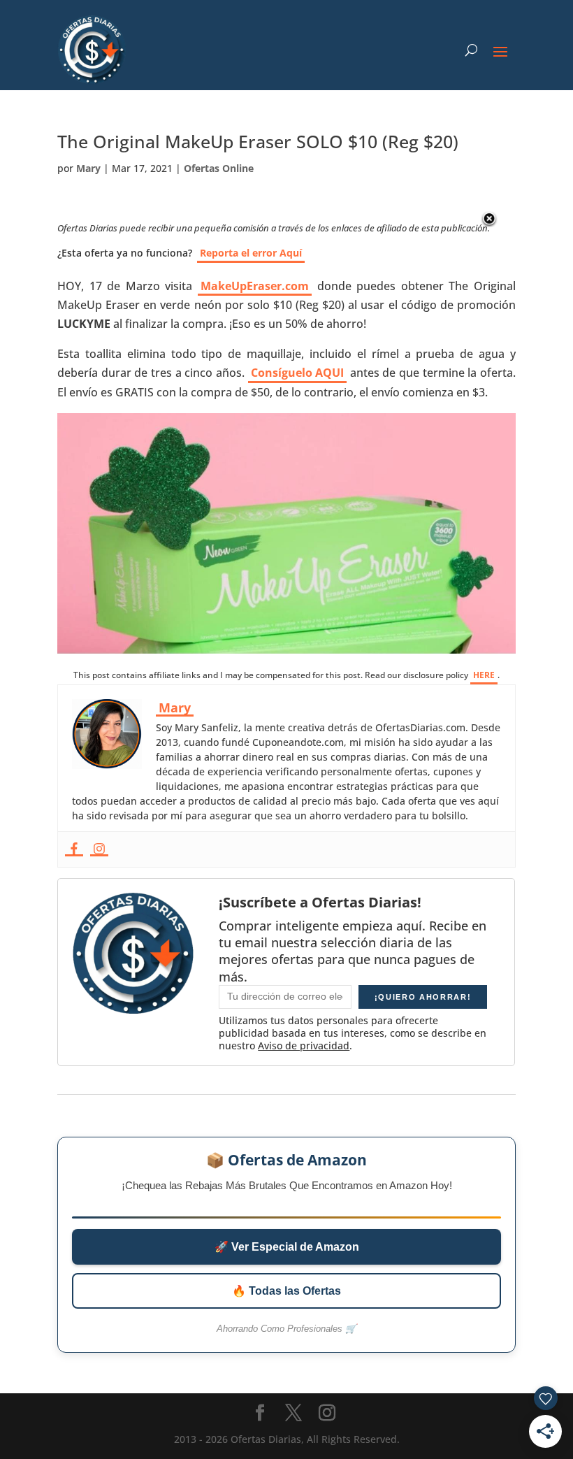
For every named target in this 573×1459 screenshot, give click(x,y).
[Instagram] (99, 849)
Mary (88, 168)
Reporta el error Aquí (251, 252)
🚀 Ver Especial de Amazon (287, 1247)
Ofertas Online (219, 168)
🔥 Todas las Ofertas (286, 1291)
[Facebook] (74, 849)
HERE (484, 675)
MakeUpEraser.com (255, 286)
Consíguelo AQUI (297, 372)
